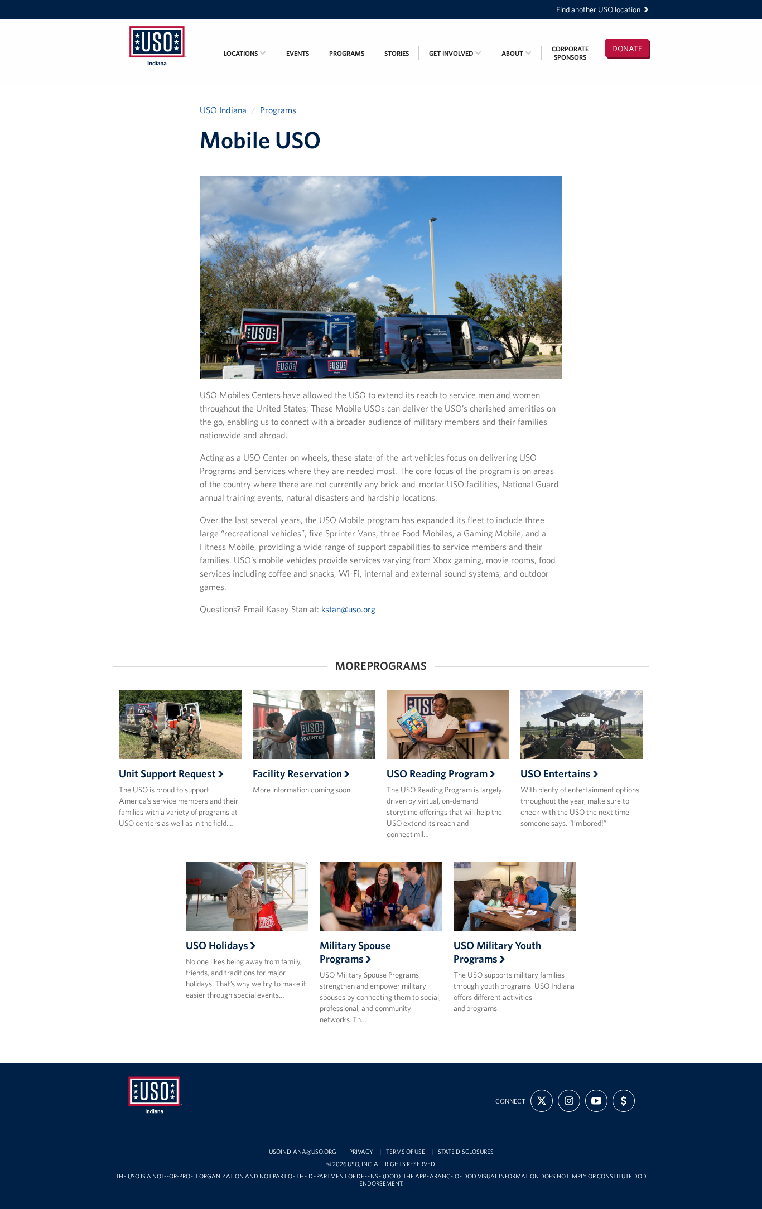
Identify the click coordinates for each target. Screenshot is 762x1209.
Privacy (361, 1151)
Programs (346, 53)
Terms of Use (405, 1151)
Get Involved (452, 53)
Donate (627, 48)
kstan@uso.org (348, 609)
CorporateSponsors (570, 53)
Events (297, 53)
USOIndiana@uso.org (302, 1151)
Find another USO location (598, 9)
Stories (396, 53)
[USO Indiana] (157, 26)
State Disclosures (466, 1151)
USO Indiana (223, 109)
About (513, 53)
